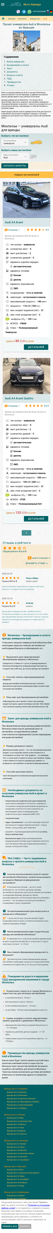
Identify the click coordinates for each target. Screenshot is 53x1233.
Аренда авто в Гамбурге (17, 1108)
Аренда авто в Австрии (15, 1166)
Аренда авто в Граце (15, 1186)
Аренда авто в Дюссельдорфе (20, 1105)
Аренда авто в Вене (15, 1170)
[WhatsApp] (29, 12)
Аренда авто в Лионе (16, 1147)
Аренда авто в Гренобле (17, 1157)
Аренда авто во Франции (16, 1140)
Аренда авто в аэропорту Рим (19, 1121)
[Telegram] (23, 12)
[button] (15, 142)
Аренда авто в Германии (15, 1089)
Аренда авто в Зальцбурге (18, 1179)
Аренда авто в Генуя (15, 1128)
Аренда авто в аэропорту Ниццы (20, 1153)
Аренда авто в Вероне (16, 1131)
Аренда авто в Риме (15, 1118)
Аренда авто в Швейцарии (16, 1192)
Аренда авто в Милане (16, 1124)
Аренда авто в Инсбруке (17, 1182)
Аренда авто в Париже (16, 1144)
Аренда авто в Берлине (16, 1092)
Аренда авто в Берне (15, 1196)
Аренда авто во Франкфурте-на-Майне (23, 1102)
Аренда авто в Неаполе (17, 1134)
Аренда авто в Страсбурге (18, 1160)
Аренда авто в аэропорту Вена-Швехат (23, 1173)
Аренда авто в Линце (15, 1176)
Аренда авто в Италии (14, 1114)
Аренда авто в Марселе (17, 1150)
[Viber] (18, 12)
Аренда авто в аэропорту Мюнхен (21, 1099)
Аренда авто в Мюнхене (17, 1095)
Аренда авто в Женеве (16, 1199)
